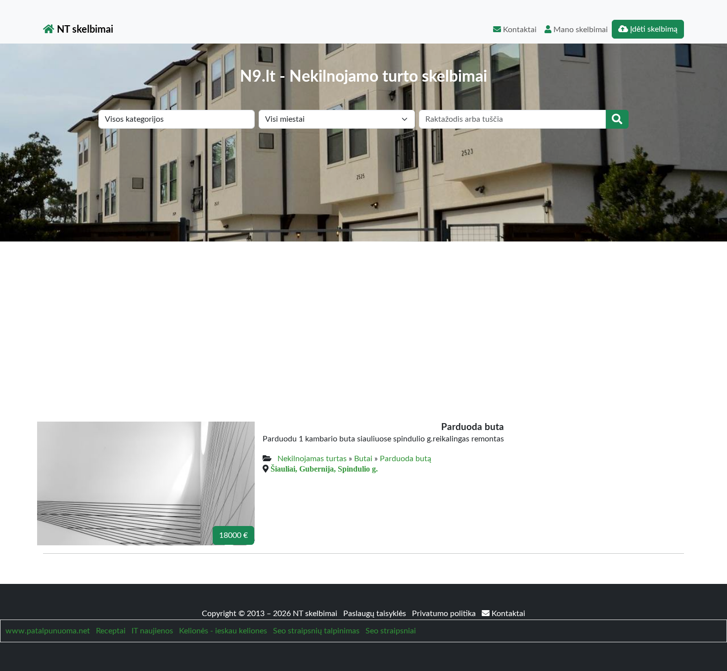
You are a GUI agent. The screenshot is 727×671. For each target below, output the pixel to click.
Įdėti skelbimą (653, 29)
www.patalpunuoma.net (47, 631)
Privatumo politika (445, 614)
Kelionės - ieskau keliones (223, 631)
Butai (363, 459)
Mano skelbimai (579, 30)
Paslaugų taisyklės (375, 614)
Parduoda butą (405, 459)
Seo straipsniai (390, 631)
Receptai (111, 631)
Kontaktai (519, 30)
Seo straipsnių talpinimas (316, 631)
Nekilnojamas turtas (312, 459)
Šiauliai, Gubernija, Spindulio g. (324, 469)
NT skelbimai (83, 30)
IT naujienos (152, 631)
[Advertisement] (363, 315)
